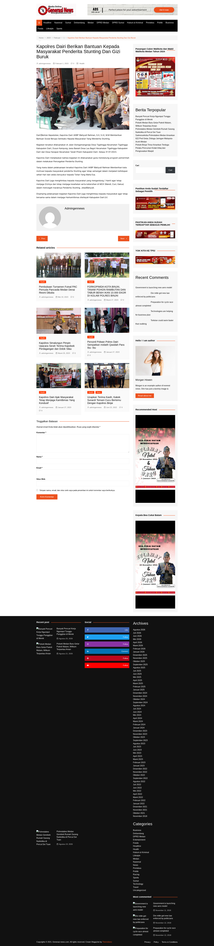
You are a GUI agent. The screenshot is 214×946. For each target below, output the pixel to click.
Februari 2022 (139, 800)
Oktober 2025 (139, 661)
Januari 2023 (139, 766)
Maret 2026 (138, 645)
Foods (40, 29)
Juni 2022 (137, 788)
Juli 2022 (137, 784)
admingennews (45, 63)
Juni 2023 (137, 750)
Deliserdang (79, 23)
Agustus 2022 (139, 781)
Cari (137, 165)
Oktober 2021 (139, 813)
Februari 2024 (139, 724)
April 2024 (137, 718)
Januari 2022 (139, 804)
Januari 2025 (139, 690)
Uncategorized (139, 890)
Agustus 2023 (139, 744)
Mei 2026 (137, 639)
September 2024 (140, 702)
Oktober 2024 (139, 699)
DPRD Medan (103, 23)
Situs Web (40, 479)
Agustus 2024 (139, 705)
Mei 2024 (137, 715)
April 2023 (137, 756)
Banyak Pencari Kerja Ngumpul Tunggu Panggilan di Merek (66, 631)
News (99, 392)
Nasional (58, 23)
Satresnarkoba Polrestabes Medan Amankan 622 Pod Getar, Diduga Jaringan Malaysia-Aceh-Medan (155, 138)
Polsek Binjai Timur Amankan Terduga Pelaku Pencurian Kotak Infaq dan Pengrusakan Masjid (152, 148)
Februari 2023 (139, 762)
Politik (160, 23)
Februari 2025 (139, 687)
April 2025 (137, 680)
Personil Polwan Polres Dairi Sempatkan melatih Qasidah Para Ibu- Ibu (105, 344)
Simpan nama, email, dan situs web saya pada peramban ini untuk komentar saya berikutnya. (77, 490)
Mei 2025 (137, 677)
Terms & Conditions (170, 942)
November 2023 (140, 734)
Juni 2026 (137, 636)
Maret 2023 (138, 759)
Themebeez (107, 942)
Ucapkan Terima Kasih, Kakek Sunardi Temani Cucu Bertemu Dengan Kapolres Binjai (104, 400)
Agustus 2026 (139, 630)
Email (39, 468)
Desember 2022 (140, 769)
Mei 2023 (137, 753)
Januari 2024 (139, 728)
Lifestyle (50, 29)
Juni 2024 (137, 712)
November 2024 (140, 696)
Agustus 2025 (139, 668)
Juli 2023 (137, 747)
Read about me (144, 396)
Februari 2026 (139, 649)
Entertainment (139, 840)
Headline (47, 23)
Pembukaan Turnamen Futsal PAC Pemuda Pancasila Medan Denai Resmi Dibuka (58, 289)
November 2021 (140, 810)
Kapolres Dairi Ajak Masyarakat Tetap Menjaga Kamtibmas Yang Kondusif (57, 400)
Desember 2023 (140, 731)
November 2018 (140, 816)
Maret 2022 (138, 797)
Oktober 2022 (139, 775)
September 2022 (140, 778)
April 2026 (137, 642)
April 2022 (137, 794)
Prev (43, 238)
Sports (59, 29)
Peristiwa (150, 23)
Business (170, 23)
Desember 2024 (140, 693)
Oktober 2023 (139, 737)
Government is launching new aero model (153, 287)
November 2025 (140, 658)
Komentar (41, 432)
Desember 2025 (140, 655)
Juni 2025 (137, 674)
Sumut (68, 23)
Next (122, 238)
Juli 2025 (137, 671)
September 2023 (140, 740)
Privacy (147, 942)
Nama (39, 457)
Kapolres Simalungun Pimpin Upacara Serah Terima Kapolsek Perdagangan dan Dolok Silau (57, 346)
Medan (91, 23)
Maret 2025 (138, 683)
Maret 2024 (138, 721)
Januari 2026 (139, 652)
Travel (135, 887)
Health (81, 63)
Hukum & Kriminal (135, 23)
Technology (138, 884)
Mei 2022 (137, 791)
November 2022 (140, 772)
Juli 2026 (137, 633)
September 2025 (140, 664)
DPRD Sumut (118, 23)
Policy (156, 942)
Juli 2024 (137, 709)
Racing (136, 874)
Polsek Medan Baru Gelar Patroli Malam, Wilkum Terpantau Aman (68, 646)
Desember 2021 (140, 807)
